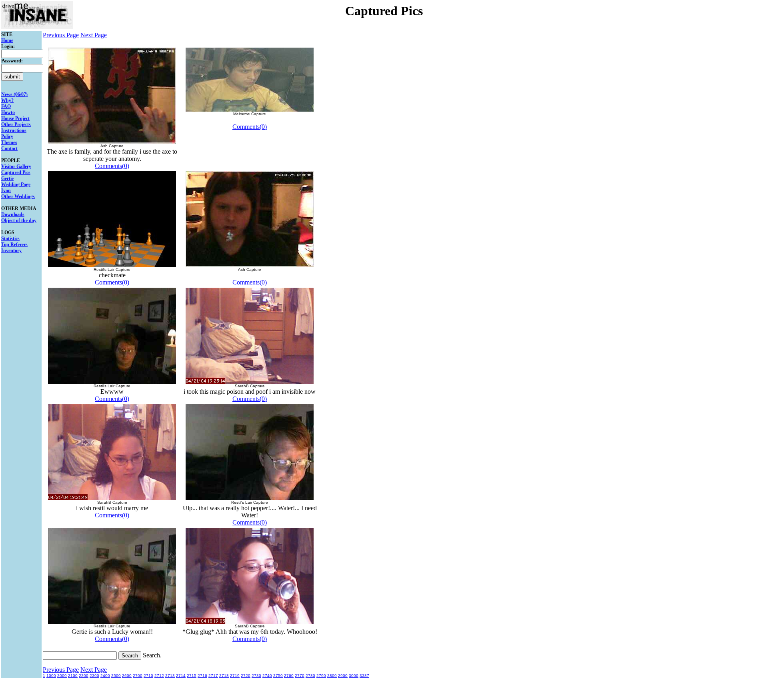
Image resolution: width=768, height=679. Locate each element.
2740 (267, 675)
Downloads (12, 214)
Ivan (6, 190)
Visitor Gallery (16, 166)
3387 (364, 675)
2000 (62, 675)
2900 (343, 675)
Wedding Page (15, 184)
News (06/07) (14, 94)
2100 (73, 675)
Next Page (93, 35)
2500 (116, 675)
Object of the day (18, 220)
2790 (321, 675)
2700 (137, 675)
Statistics (10, 238)
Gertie (7, 178)
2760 (289, 675)
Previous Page (61, 35)
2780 (310, 675)
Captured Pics (15, 172)
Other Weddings (18, 196)
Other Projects (16, 124)
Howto (8, 112)
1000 (51, 675)
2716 (202, 675)
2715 (191, 675)
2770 (299, 675)
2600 (127, 675)
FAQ (6, 106)
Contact (9, 148)
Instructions (13, 130)
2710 (148, 675)
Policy (7, 136)
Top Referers (14, 244)
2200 (83, 675)
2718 (224, 675)
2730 (256, 675)
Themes (9, 142)
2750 (278, 675)
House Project (15, 118)
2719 (235, 675)
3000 (353, 675)
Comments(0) (112, 165)
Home (7, 40)
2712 (159, 675)
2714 (181, 675)
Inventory (11, 250)
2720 (245, 675)
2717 (213, 675)
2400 (105, 675)
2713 (170, 675)
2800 (332, 675)
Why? (7, 100)
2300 (94, 675)
